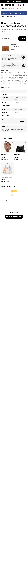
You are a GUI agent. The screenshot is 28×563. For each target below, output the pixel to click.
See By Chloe (13, 16)
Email (9, 129)
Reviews (3, 186)
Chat (12, 129)
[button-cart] (26, 5)
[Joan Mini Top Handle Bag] (25, 142)
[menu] (2, 5)
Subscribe (22, 38)
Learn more (9, 59)
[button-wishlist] (23, 5)
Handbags (7, 16)
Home (2, 16)
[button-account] (21, 5)
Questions (11, 186)
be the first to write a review (14, 216)
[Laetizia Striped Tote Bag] (12, 164)
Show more (4, 84)
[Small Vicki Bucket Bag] (12, 142)
